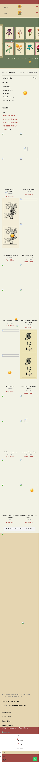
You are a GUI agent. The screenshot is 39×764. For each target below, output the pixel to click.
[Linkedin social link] (23, 2)
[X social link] (18, 2)
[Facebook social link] (15, 2)
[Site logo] (19, 7)
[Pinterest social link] (21, 2)
